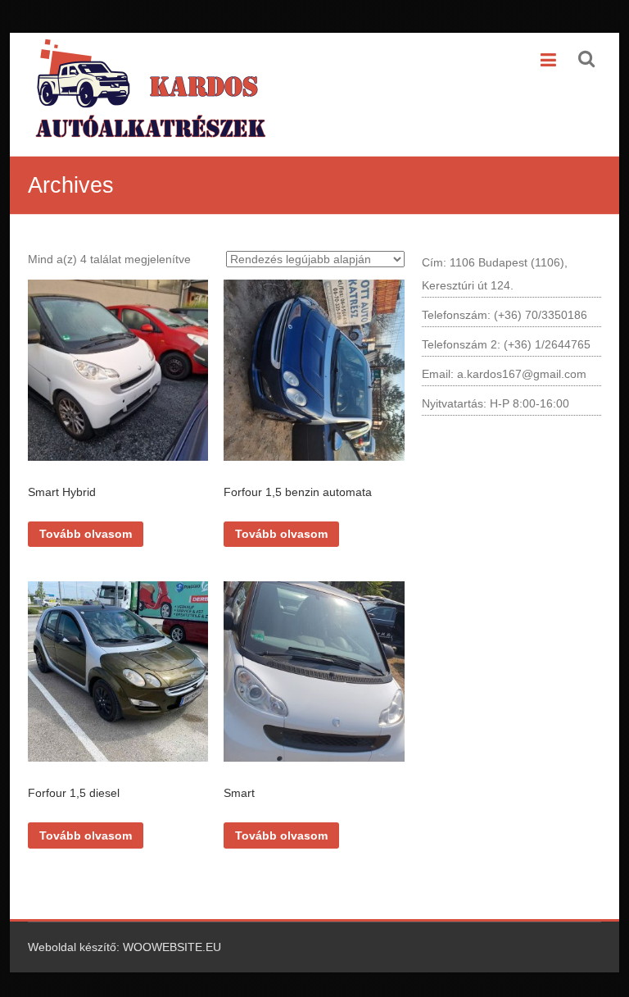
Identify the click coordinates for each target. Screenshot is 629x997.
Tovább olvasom (85, 533)
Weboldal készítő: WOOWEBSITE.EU (124, 947)
